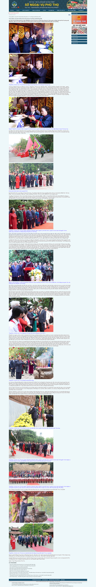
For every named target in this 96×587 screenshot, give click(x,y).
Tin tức (17, 10)
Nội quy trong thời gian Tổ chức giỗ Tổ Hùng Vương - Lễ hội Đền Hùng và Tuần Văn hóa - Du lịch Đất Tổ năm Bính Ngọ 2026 (32, 572)
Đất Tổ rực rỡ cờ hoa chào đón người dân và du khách (19, 571)
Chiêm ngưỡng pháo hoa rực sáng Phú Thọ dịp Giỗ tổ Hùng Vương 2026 (22, 565)
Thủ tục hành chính (72, 10)
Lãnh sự (48, 581)
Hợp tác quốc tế (25, 10)
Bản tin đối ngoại (75, 40)
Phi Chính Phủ (51, 10)
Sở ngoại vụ (81, 10)
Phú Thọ (12, 10)
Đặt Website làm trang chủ (36, 579)
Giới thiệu (40, 581)
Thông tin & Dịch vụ (61, 10)
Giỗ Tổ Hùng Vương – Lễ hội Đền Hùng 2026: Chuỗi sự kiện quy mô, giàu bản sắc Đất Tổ (25, 576)
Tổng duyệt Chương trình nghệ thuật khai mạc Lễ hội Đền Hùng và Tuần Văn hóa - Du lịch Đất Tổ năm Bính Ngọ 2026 (30, 575)
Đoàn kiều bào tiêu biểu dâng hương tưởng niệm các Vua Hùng (21, 568)
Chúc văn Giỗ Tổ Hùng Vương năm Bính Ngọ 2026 (19, 567)
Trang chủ (37, 581)
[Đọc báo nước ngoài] (79, 33)
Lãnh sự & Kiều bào (36, 10)
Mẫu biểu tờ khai (75, 13)
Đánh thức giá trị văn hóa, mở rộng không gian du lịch (19, 573)
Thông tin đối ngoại (51, 581)
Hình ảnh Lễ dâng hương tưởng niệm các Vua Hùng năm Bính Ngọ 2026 (22, 564)
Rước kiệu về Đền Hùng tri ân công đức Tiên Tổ (18, 569)
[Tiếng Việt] (18, 7)
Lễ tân (44, 10)
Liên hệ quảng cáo (45, 579)
